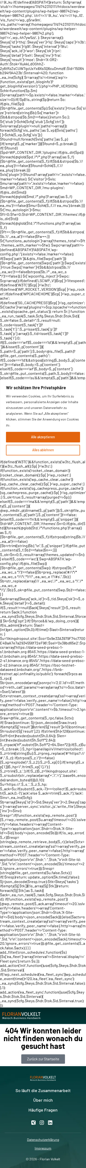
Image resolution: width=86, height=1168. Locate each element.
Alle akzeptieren (43, 437)
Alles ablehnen (43, 450)
